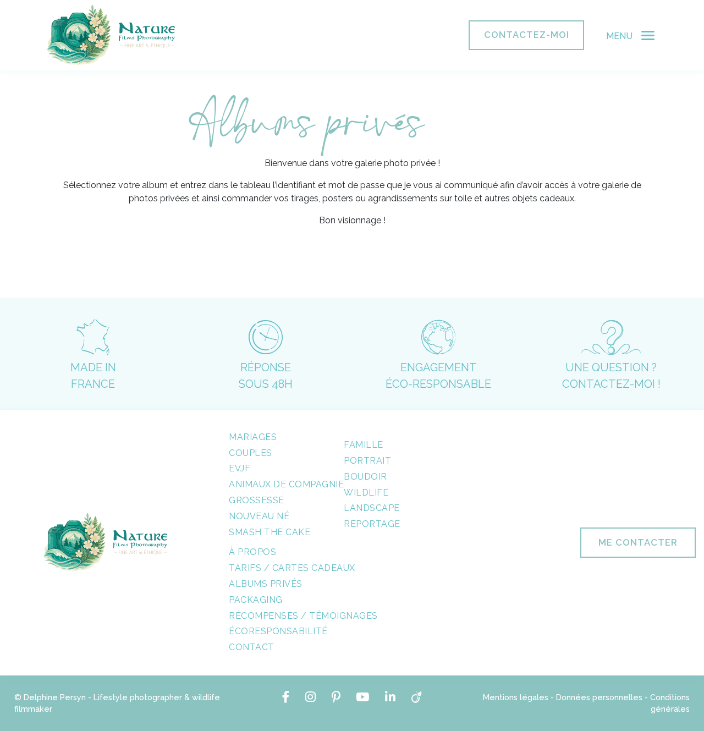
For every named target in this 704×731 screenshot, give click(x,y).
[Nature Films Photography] (111, 35)
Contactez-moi (526, 34)
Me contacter (638, 542)
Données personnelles (599, 697)
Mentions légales (515, 697)
